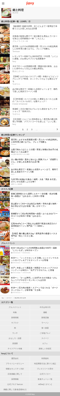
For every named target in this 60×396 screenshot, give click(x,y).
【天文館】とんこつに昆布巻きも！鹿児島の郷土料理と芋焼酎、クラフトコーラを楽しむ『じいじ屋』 (34, 120)
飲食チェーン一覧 (45, 379)
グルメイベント (15, 307)
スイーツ (45, 338)
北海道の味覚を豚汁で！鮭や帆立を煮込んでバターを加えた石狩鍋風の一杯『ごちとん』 (34, 37)
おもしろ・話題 (15, 338)
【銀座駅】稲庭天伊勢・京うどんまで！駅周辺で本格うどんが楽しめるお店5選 (34, 27)
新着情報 (15, 317)
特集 (15, 312)
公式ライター (45, 374)
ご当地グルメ (45, 333)
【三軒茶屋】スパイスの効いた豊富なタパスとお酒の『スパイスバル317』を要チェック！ (34, 100)
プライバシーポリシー (15, 364)
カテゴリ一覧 (7, 302)
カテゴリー (9, 298)
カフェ (45, 343)
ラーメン (45, 323)
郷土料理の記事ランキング (13, 135)
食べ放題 (45, 328)
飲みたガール (18, 71)
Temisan (16, 51)
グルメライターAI (20, 41)
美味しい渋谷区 (45, 349)
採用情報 (15, 379)
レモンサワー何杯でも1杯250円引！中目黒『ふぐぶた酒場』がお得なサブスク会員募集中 (35, 57)
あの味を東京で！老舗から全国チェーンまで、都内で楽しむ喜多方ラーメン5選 (34, 90)
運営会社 (15, 358)
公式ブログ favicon (15, 384)
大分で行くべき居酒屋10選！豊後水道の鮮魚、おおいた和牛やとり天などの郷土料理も (35, 67)
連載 (45, 312)
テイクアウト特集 (15, 349)
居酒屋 (15, 343)
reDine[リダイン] (45, 384)
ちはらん (16, 84)
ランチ (15, 333)
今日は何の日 (45, 307)
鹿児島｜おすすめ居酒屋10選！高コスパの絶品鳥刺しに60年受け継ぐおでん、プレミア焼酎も (35, 47)
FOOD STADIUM (19, 104)
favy (14, 61)
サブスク (15, 323)
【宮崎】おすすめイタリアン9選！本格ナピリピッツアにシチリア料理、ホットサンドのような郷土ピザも (35, 78)
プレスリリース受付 (45, 369)
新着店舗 (45, 317)
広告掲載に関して (15, 374)
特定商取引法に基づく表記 (45, 364)
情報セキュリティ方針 (15, 369)
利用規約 (45, 358)
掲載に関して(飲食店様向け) (14, 389)
